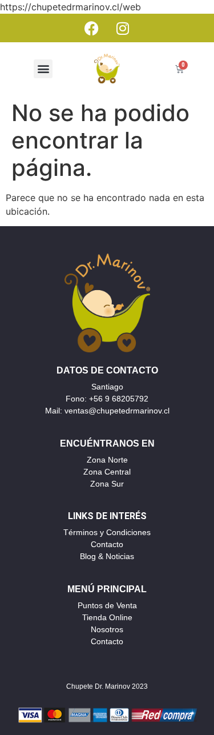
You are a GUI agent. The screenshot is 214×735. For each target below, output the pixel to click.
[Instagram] (122, 28)
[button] (43, 68)
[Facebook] (91, 28)
